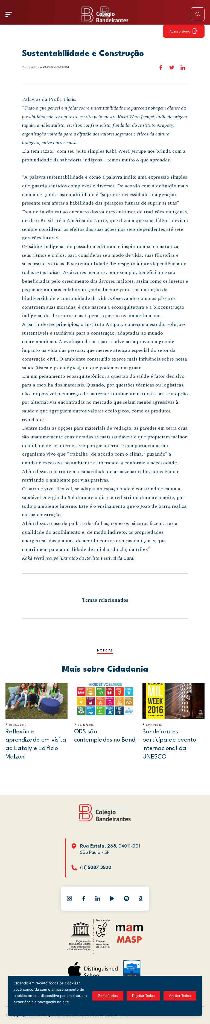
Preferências (108, 996)
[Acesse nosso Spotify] (126, 898)
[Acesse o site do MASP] (129, 939)
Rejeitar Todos (143, 996)
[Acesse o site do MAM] (129, 930)
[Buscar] (197, 14)
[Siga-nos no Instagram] (69, 898)
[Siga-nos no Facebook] (83, 898)
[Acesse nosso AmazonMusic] (140, 898)
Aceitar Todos (180, 996)
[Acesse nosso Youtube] (112, 898)
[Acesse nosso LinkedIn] (97, 898)
